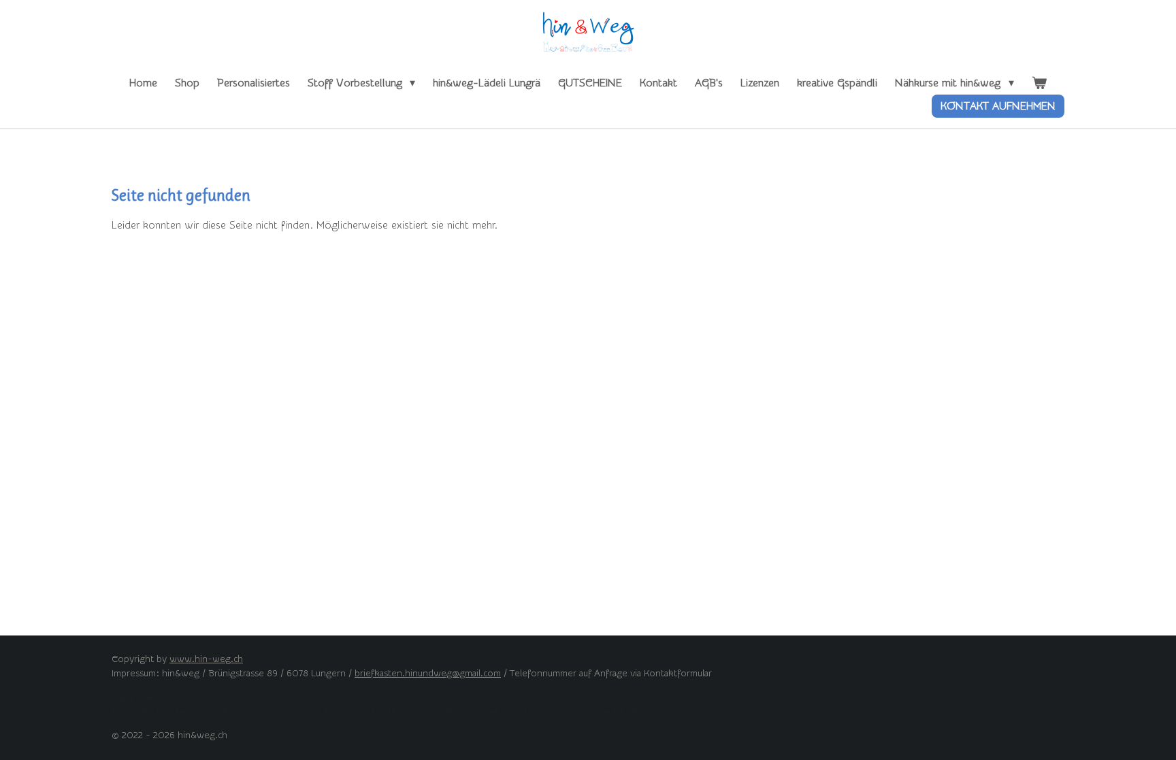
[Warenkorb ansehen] (1039, 83)
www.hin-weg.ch (206, 659)
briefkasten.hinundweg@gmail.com (428, 673)
